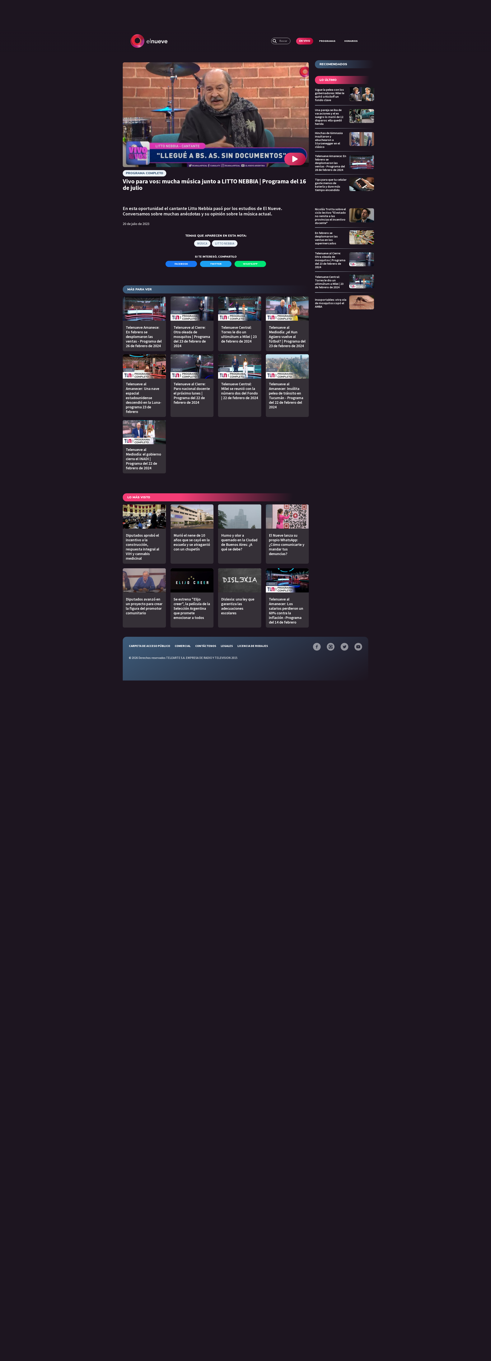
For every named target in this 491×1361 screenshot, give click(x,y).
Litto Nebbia (224, 243)
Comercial (183, 646)
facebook (181, 263)
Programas (327, 41)
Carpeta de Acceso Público (149, 646)
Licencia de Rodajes (252, 646)
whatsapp (250, 263)
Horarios (351, 41)
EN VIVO (304, 41)
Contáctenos (205, 646)
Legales (227, 646)
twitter (216, 263)
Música (202, 243)
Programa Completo (144, 173)
